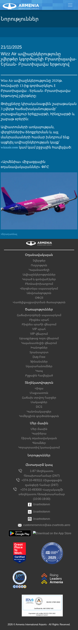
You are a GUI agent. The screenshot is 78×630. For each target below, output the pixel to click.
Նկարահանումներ (39, 366)
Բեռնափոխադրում (39, 283)
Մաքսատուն (39, 392)
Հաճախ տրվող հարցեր (39, 397)
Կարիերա (39, 433)
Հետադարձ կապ (39, 465)
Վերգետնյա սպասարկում (39, 288)
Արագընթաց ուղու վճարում (39, 338)
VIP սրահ (39, 329)
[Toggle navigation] (70, 5)
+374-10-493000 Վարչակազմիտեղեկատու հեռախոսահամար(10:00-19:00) (42, 494)
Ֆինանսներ (39, 361)
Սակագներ (39, 402)
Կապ (39, 370)
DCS (39, 406)
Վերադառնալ (9, 234)
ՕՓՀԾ (39, 297)
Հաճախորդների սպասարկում (39, 315)
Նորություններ (39, 455)
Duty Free (39, 356)
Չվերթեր (39, 260)
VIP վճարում (39, 333)
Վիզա (39, 388)
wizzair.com (9, 147)
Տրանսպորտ (39, 352)
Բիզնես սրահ (39, 319)
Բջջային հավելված (39, 375)
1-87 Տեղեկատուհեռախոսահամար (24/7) (42, 473)
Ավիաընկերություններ (39, 274)
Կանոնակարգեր (39, 411)
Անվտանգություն (39, 293)
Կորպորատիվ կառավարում (39, 447)
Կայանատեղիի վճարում (39, 343)
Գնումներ (39, 442)
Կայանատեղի (39, 269)
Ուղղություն (39, 265)
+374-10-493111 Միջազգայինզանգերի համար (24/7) (41, 482)
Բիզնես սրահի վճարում (39, 324)
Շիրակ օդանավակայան (39, 438)
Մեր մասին (39, 428)
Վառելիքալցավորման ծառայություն (39, 302)
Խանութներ (39, 347)
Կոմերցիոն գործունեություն (39, 416)
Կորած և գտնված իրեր (39, 279)
